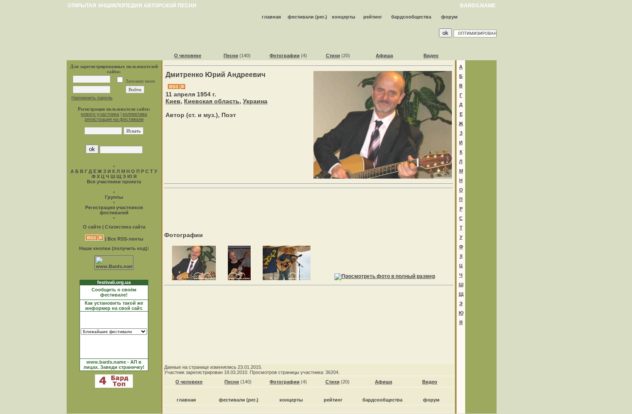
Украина (255, 101)
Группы (114, 197)
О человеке (187, 55)
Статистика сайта (125, 226)
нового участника (100, 114)
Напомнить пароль (92, 97)
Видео (431, 55)
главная (271, 16)
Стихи (333, 55)
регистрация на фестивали (114, 119)
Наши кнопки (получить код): (114, 248)
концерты (343, 16)
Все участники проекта (114, 181)
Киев (173, 101)
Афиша (384, 55)
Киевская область (211, 101)
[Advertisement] (308, 205)
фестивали (301, 16)
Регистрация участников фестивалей (114, 210)
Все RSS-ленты (125, 238)
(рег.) (321, 16)
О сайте (92, 226)
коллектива (135, 114)
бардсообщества (411, 16)
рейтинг (372, 16)
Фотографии (285, 55)
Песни (231, 55)
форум (449, 16)
